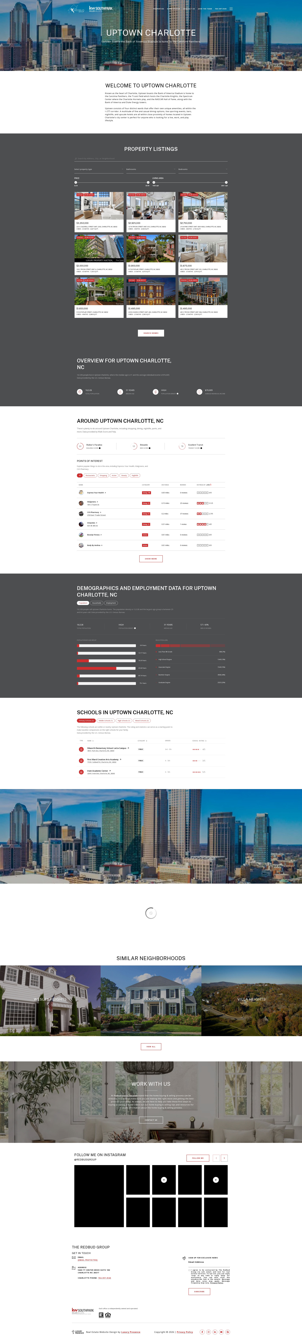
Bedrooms (183, 169)
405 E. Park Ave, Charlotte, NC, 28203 (100, 751)
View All (151, 1046)
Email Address (196, 1262)
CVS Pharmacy (93, 512)
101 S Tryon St (93, 504)
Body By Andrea (93, 545)
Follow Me (198, 1158)
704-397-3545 (104, 1278)
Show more (151, 559)
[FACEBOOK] (202, 1332)
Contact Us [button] (151, 1120)
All (81, 475)
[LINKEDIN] (215, 1332)
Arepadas (91, 523)
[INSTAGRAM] (208, 1332)
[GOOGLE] (227, 1332)
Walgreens (91, 502)
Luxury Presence (130, 1332)
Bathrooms (131, 169)
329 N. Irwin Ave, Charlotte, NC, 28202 (101, 774)
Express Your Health (95, 493)
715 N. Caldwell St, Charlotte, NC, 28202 (101, 762)
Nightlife (136, 475)
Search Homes (151, 333)
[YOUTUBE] (221, 1332)
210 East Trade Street (96, 515)
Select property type (83, 169)
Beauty (125, 475)
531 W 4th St (92, 526)
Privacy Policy (216, 1283)
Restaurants (91, 475)
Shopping (104, 475)
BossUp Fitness (93, 535)
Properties (158, 9)
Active (115, 475)
